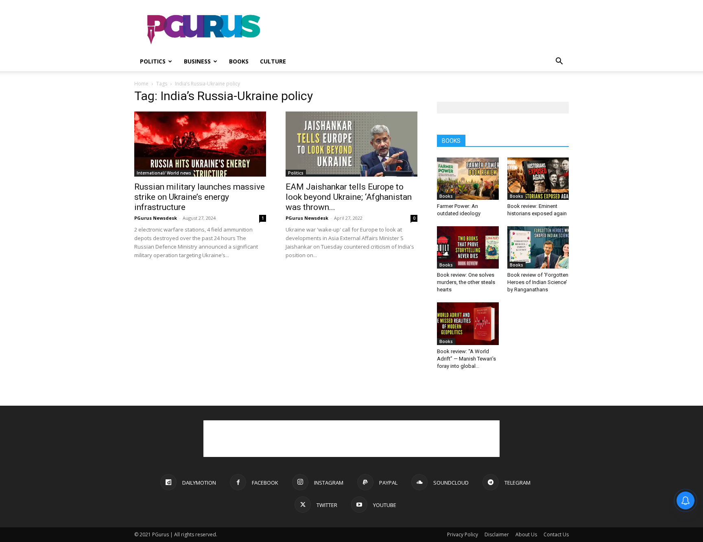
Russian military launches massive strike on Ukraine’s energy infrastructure (199, 197)
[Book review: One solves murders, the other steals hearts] (468, 247)
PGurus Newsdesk (155, 218)
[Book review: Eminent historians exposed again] (538, 178)
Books (239, 61)
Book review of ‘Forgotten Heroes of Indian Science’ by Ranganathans (537, 282)
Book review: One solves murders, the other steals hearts (466, 282)
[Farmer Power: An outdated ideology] (468, 178)
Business (197, 61)
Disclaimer (497, 534)
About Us (526, 534)
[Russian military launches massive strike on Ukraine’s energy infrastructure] (200, 144)
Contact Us (556, 534)
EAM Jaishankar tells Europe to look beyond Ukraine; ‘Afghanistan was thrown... (349, 197)
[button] (559, 62)
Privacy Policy (462, 534)
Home (141, 83)
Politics (153, 61)
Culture (273, 61)
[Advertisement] (421, 29)
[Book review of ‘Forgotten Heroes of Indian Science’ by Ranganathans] (538, 247)
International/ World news (164, 173)
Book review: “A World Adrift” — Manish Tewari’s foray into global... (466, 358)
